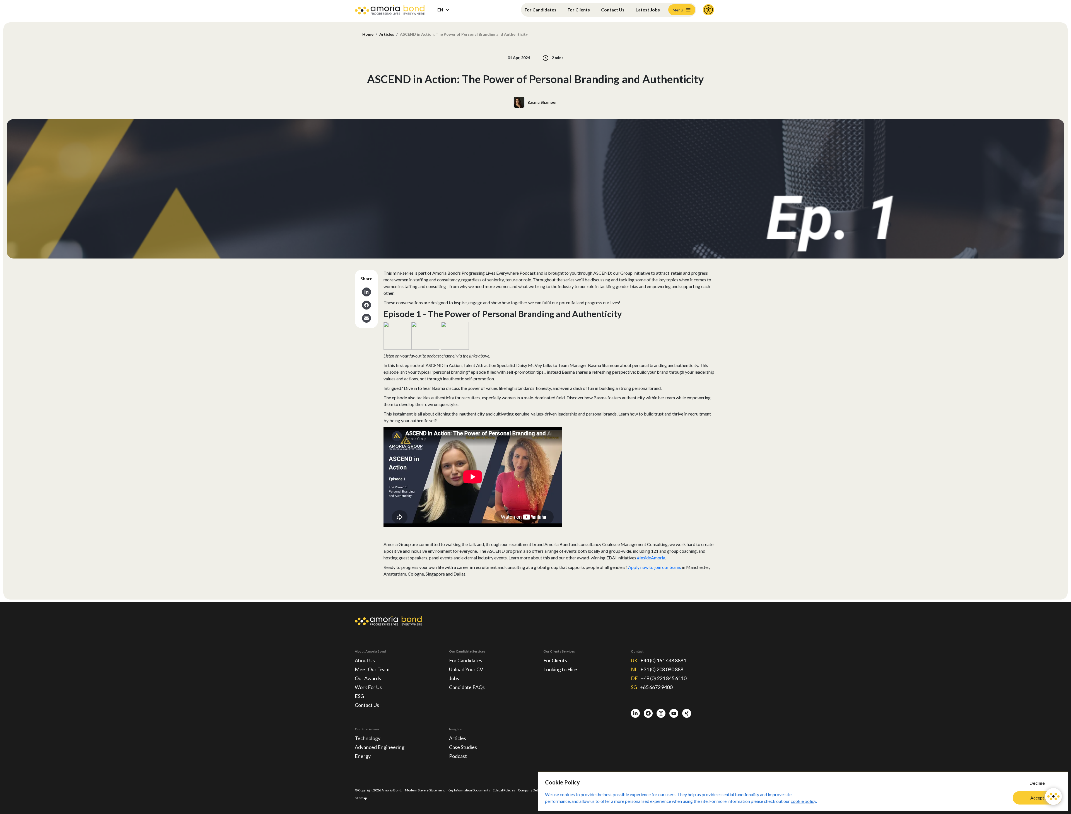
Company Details (530, 790)
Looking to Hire (560, 669)
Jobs (454, 678)
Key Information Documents (469, 790)
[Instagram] (661, 713)
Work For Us (368, 687)
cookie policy (803, 801)
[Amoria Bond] (389, 9)
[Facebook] (648, 713)
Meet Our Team (372, 669)
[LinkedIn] (635, 713)
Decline (1037, 783)
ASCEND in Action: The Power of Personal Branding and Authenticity (464, 34)
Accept (1037, 797)
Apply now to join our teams (654, 567)
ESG (359, 696)
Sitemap (361, 798)
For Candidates (540, 9)
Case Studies (463, 747)
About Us (365, 660)
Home (367, 34)
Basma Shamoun (542, 102)
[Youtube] (673, 713)
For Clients (579, 9)
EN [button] (440, 9)
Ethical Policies (504, 790)
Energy (363, 756)
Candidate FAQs (467, 687)
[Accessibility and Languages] (708, 10)
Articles (386, 34)
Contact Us (612, 9)
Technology (367, 738)
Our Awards (368, 678)
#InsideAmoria (651, 557)
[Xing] (686, 713)
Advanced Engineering (379, 747)
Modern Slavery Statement (425, 790)
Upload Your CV (466, 669)
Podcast (458, 756)
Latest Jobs (648, 9)
